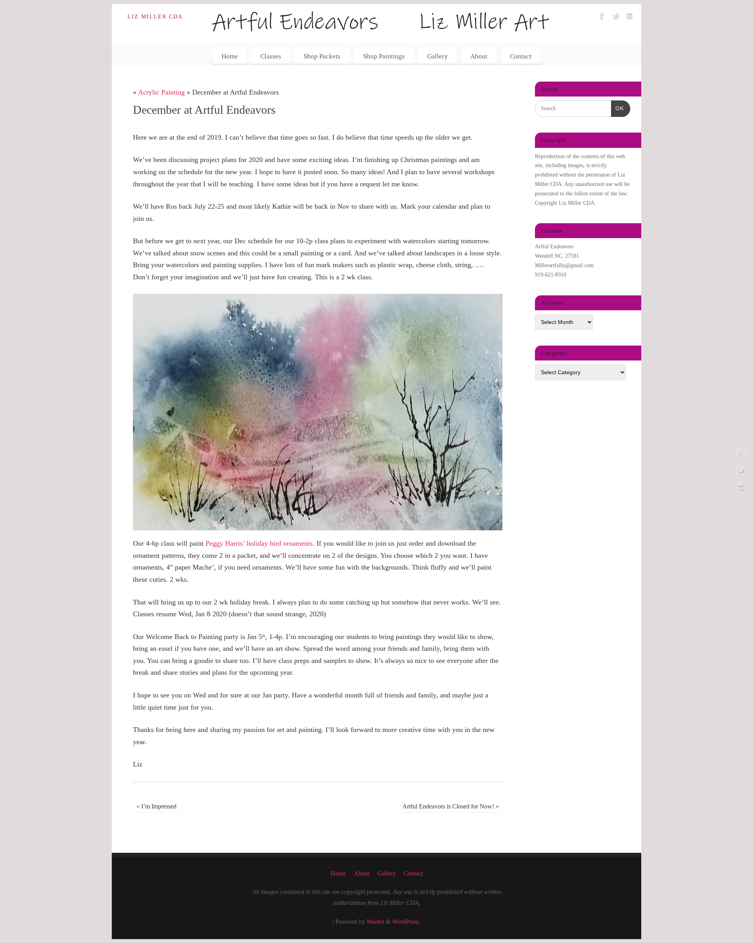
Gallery (437, 56)
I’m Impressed (156, 806)
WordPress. (406, 921)
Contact (520, 56)
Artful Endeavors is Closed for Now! (450, 806)
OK (617, 108)
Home (230, 56)
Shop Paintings (384, 56)
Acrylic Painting (161, 92)
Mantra (375, 921)
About (478, 56)
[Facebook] (602, 17)
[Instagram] (629, 17)
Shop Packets (322, 56)
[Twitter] (616, 17)
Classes (270, 56)
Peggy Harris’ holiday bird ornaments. (260, 543)
